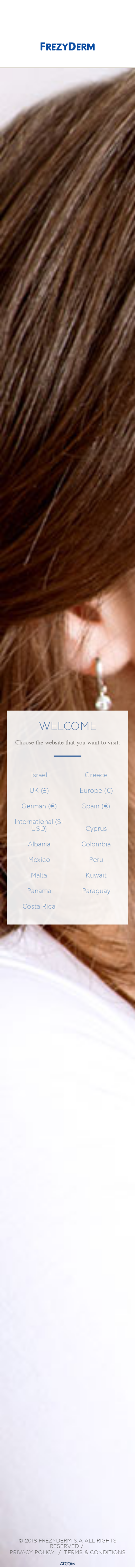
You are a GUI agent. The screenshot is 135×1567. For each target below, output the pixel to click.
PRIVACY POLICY (32, 1553)
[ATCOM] (67, 1564)
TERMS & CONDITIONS (95, 1553)
